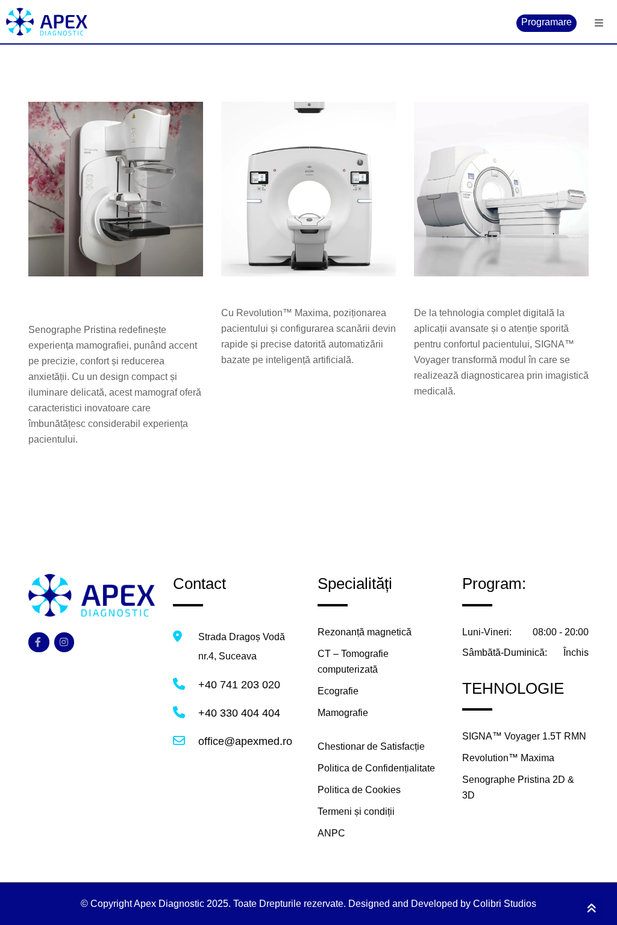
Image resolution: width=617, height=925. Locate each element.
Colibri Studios (504, 904)
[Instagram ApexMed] (64, 642)
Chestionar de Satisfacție (371, 746)
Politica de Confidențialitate (376, 768)
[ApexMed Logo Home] (308, 21)
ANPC (331, 833)
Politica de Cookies (359, 790)
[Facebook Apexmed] (38, 642)
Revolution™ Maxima (287, 284)
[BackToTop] (591, 908)
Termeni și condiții (356, 811)
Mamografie (343, 713)
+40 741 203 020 (239, 685)
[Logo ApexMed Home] (91, 595)
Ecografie (338, 691)
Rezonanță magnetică (365, 632)
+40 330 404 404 (239, 713)
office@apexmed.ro (245, 741)
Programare (546, 22)
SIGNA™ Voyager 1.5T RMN (500, 284)
